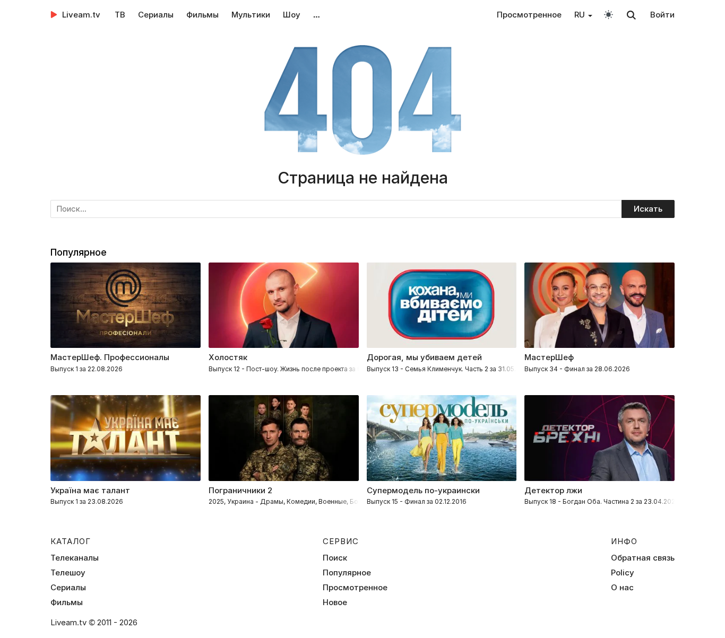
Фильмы (202, 15)
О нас (622, 587)
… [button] (316, 15)
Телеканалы (74, 558)
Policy (622, 573)
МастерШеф (549, 357)
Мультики (250, 15)
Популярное (347, 573)
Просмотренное (529, 15)
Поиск (335, 558)
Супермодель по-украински (423, 490)
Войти (662, 15)
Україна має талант (90, 490)
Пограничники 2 (240, 490)
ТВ (120, 15)
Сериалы (156, 15)
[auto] (608, 14)
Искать (648, 209)
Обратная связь (643, 558)
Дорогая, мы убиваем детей (424, 357)
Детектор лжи (553, 490)
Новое (335, 602)
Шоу (291, 15)
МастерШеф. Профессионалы (109, 357)
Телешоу (67, 573)
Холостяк (228, 357)
